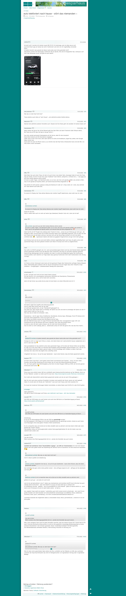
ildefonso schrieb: (30, 477)
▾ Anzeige (27, 389)
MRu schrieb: (28, 226)
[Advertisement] (55, 29)
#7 (85, 219)
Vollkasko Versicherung (39, 590)
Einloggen (28, 586)
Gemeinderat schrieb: (31, 206)
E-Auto (26, 11)
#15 (85, 397)
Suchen (50, 8)
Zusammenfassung (29, 18)
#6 (85, 199)
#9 (85, 260)
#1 (85, 111)
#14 (85, 370)
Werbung (83, 594)
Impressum (48, 594)
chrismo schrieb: (29, 463)
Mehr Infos (40, 588)
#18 (85, 443)
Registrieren (41, 8)
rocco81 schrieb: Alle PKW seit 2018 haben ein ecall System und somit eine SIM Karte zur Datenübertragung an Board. (53, 413)
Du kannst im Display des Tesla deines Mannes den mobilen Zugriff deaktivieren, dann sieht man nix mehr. (54, 207)
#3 (85, 128)
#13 (85, 358)
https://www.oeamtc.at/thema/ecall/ (34, 401)
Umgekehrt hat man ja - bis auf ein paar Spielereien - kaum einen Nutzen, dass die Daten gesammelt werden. (54, 465)
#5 (85, 191)
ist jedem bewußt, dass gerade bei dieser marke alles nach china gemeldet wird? (53, 339)
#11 (85, 290)
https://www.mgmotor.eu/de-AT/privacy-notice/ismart (70, 374)
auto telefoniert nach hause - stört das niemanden (61, 393)
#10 (85, 272)
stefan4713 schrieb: (30, 338)
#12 (85, 331)
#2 (85, 121)
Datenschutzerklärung (59, 594)
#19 (85, 508)
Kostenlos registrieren (30, 588)
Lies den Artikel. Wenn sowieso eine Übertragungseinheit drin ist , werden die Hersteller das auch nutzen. (49, 517)
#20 (85, 536)
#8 (85, 247)
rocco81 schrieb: (29, 515)
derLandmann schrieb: (31, 455)
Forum (26, 8)
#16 (85, 405)
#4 (85, 173)
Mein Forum (33, 8)
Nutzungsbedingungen (73, 594)
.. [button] (51, 303)
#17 (85, 435)
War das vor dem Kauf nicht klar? (40, 455)
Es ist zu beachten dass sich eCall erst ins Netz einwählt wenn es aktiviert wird (52, 478)
